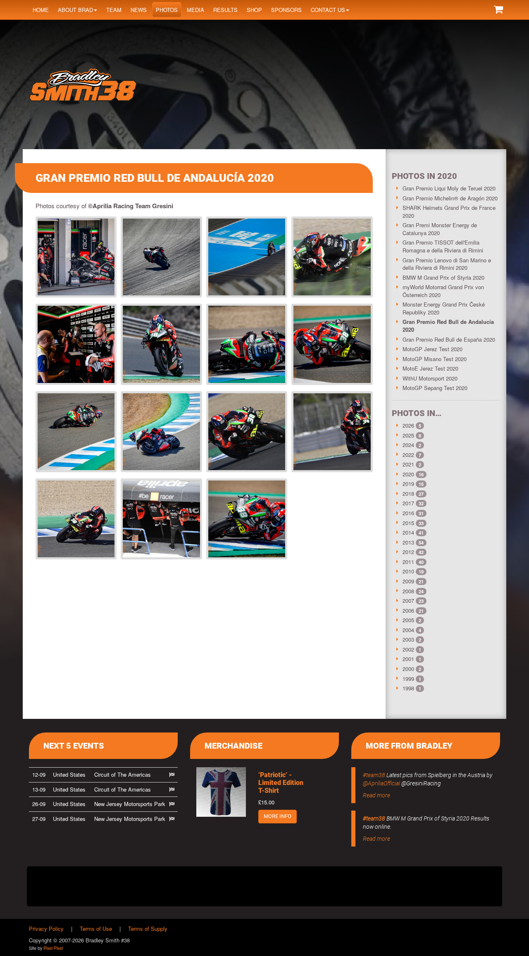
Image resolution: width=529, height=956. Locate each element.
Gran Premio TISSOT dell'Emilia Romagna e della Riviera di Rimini (443, 246)
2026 (408, 425)
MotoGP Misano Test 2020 (435, 359)
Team (114, 10)
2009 (408, 581)
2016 (408, 513)
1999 (408, 679)
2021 (408, 464)
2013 (408, 542)
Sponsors (286, 10)
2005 (408, 620)
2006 (408, 610)
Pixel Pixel (53, 947)
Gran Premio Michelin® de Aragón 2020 (450, 198)
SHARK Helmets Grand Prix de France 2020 (449, 211)
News (139, 10)
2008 (408, 591)
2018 (408, 493)
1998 (408, 688)
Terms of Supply (147, 928)
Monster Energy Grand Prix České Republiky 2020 (444, 308)
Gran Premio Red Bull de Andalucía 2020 (448, 325)
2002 (408, 649)
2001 (408, 659)
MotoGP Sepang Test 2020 (435, 388)
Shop (254, 10)
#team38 (374, 775)
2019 (408, 484)
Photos (167, 10)
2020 (408, 474)
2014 (408, 532)
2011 (408, 562)
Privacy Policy (46, 928)
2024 (408, 445)
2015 (408, 523)
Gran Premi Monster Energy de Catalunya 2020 (440, 229)
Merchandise (233, 746)
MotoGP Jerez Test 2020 (432, 349)
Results (225, 10)
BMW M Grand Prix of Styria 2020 (443, 277)
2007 (408, 600)
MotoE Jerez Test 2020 (430, 368)
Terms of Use (96, 928)
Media (195, 10)
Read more (376, 795)
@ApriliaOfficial (381, 783)
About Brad (75, 10)
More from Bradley (409, 746)
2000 (408, 669)
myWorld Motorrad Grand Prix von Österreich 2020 (443, 291)
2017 (408, 503)
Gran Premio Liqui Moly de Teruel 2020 (449, 188)
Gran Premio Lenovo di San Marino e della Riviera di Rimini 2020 (447, 264)
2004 (408, 630)
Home (41, 10)
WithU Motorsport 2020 (430, 378)
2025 (408, 435)
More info (277, 816)
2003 (408, 639)
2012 (408, 552)
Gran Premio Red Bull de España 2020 (449, 339)
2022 (408, 455)
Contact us (328, 10)
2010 (408, 571)
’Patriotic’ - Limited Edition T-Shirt (280, 782)
